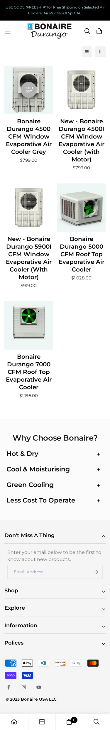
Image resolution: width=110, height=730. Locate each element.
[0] (69, 722)
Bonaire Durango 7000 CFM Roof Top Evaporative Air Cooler (29, 372)
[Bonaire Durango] (50, 31)
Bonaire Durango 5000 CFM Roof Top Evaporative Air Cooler (81, 254)
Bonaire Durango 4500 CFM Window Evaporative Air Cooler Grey (29, 136)
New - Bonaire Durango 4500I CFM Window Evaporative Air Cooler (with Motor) (81, 140)
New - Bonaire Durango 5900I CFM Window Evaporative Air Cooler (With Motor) (29, 258)
